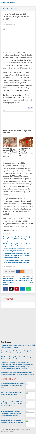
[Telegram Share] (22, 289)
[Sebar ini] (5, 289)
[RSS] (22, 271)
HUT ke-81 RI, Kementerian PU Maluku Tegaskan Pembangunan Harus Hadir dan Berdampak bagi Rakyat (16, 256)
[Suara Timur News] (8, 2)
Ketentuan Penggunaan (7, 431)
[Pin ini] (16, 289)
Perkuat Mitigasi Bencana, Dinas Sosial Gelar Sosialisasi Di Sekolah (10, 280)
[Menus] (33, 3)
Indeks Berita (25, 429)
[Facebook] (18, 271)
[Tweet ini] (11, 289)
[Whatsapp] (28, 289)
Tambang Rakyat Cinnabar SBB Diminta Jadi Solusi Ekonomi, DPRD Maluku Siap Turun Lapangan (17, 239)
